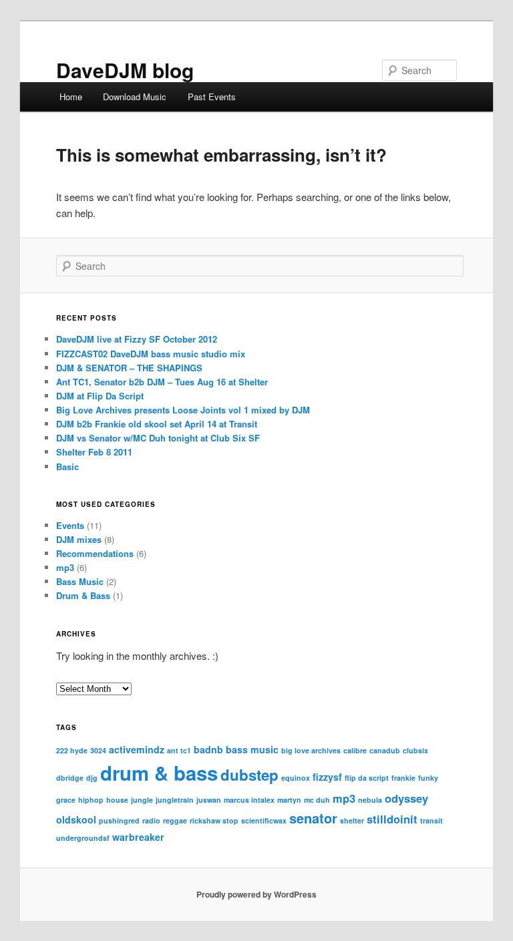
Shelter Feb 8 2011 (94, 451)
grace (65, 800)
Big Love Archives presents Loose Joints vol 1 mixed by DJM (183, 409)
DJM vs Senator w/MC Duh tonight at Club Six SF (158, 437)
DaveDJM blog (125, 69)
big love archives (311, 750)
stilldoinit (392, 819)
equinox (295, 778)
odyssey (406, 798)
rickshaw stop (214, 820)
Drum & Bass (83, 595)
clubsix (415, 750)
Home (70, 96)
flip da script (367, 778)
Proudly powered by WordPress (256, 894)
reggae (175, 820)
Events (70, 525)
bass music (252, 749)
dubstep (249, 774)
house (117, 800)
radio (151, 820)
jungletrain (175, 800)
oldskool (76, 819)
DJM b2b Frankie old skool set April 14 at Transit (156, 423)
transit (431, 820)
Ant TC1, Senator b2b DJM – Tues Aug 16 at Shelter (162, 381)
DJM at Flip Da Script (100, 395)
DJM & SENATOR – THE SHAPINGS (129, 367)
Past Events (212, 96)
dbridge (69, 778)
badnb (208, 749)
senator (313, 817)
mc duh (317, 800)
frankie (403, 778)
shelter (352, 820)
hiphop (91, 800)
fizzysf (327, 776)
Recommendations (95, 553)
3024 (98, 750)
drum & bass (159, 773)
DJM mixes (79, 539)
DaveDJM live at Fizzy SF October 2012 (136, 339)
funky (428, 778)
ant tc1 (179, 750)
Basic (67, 466)
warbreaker (138, 836)
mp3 (65, 567)
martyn (289, 800)
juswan (208, 800)
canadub (384, 750)
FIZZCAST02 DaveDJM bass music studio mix (150, 353)
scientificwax (264, 820)
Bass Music (80, 581)
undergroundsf (83, 838)
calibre (355, 750)
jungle (142, 800)
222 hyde (72, 750)
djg (92, 778)
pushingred (119, 820)
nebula (370, 800)
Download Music (134, 96)
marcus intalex (249, 800)
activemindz (136, 749)
